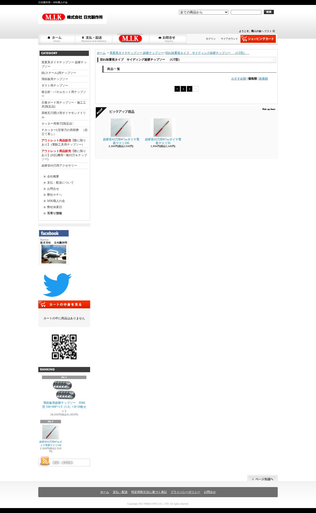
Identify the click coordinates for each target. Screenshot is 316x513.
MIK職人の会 (56, 201)
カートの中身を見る (64, 304)
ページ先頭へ (262, 478)
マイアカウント (229, 38)
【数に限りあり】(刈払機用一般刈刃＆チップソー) (64, 155)
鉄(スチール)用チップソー (58, 73)
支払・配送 (120, 492)
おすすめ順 (238, 78)
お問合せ (168, 39)
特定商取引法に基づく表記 (149, 492)
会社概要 (53, 176)
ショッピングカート (258, 39)
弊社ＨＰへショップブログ (131, 39)
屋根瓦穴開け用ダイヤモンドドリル (63, 115)
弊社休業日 (54, 207)
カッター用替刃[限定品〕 (58, 123)
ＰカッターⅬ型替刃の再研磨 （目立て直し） (64, 132)
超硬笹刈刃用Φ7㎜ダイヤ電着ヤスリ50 (163, 141)
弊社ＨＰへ (54, 194)
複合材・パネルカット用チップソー (63, 94)
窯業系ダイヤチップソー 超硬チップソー (64, 64)
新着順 (263, 78)
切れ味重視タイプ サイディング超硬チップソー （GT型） (207, 53)
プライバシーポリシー (185, 492)
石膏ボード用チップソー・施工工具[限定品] (63, 104)
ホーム (57, 39)
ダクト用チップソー (54, 85)
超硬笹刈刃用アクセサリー (59, 165)
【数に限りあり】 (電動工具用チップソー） (63, 142)
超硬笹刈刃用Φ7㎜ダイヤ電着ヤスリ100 (50, 443)
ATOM (68, 462)
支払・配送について (94, 39)
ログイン (211, 38)
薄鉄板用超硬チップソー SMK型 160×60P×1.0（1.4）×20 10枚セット (64, 407)
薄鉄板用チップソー (54, 79)
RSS (55, 462)
